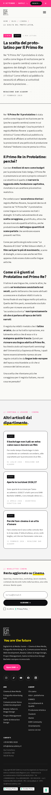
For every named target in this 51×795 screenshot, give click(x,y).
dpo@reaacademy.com (12, 784)
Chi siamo (32, 691)
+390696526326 (9, 778)
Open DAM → (12, 667)
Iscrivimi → (25, 602)
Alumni (31, 718)
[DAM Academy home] (6, 12)
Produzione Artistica (37, 710)
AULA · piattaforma (36, 695)
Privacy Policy (22, 609)
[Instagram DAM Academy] (6, 678)
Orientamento (34, 726)
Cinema (23, 21)
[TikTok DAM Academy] (13, 678)
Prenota (36, 3)
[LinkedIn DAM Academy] (36, 678)
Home (5, 21)
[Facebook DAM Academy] (28, 678)
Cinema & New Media (12, 691)
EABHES (31, 699)
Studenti (32, 714)
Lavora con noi (34, 730)
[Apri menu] (44, 12)
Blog (14, 21)
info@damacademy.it (12, 746)
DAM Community (35, 722)
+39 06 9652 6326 (10, 742)
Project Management (12, 715)
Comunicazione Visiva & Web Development (12, 703)
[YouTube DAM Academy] (21, 678)
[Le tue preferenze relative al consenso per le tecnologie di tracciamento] (46, 790)
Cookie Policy (28, 789)
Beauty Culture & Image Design (10, 710)
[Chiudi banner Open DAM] (46, 3)
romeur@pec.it (32, 781)
